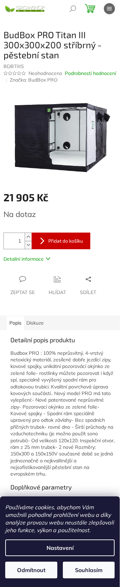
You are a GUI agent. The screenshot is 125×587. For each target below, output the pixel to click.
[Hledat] (73, 9)
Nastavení (60, 547)
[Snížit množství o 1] (28, 245)
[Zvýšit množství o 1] (28, 237)
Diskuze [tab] (35, 323)
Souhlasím (88, 570)
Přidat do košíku (65, 241)
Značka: (34, 80)
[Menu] (109, 9)
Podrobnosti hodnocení (90, 73)
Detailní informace (23, 259)
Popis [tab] (15, 323)
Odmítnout (31, 570)
